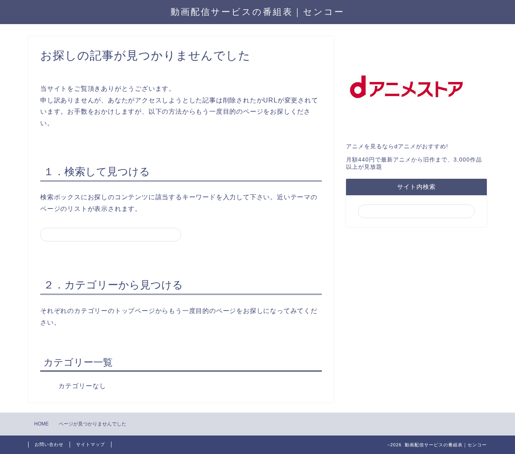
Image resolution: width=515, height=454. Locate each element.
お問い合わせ (49, 444)
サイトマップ (90, 444)
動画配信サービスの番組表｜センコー (257, 11)
